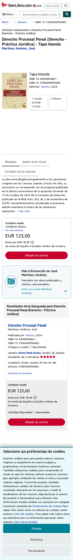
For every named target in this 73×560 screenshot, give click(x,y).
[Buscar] (67, 14)
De (37, 102)
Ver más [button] (24, 211)
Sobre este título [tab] (34, 162)
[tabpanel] (35, 195)
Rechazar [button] (36, 539)
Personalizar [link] (36, 550)
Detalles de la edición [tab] (20, 171)
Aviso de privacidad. (26, 521)
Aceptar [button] (36, 528)
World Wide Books (29, 352)
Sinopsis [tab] (11, 162)
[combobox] (41, 14)
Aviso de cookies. (24, 513)
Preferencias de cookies (47, 506)
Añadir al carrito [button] (36, 255)
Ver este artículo (14, 230)
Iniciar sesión (52, 5)
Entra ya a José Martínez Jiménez (37, 291)
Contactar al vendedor (20, 373)
